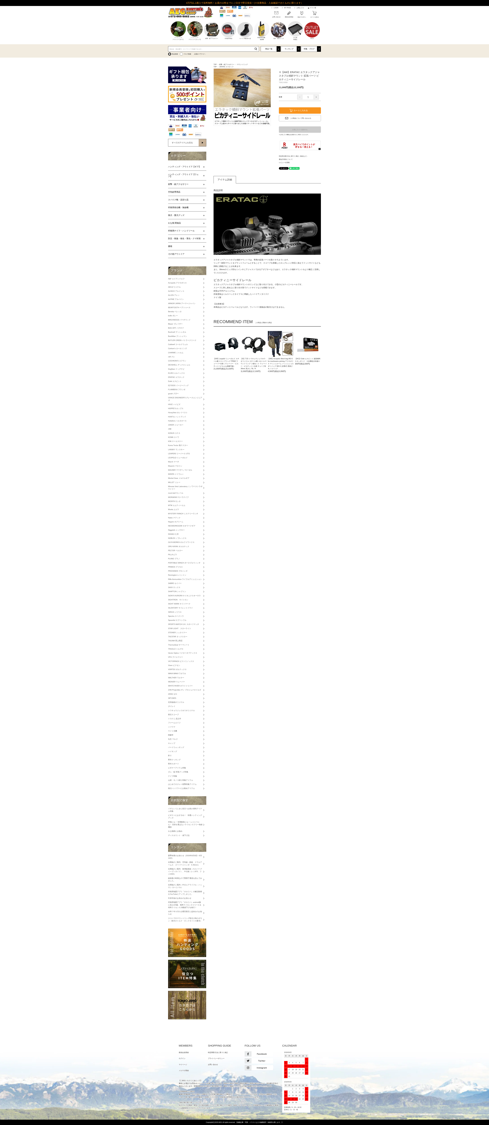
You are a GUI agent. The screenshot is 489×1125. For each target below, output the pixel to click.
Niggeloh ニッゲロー (176, 530)
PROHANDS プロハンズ (177, 571)
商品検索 (175, 54)
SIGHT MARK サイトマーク (179, 604)
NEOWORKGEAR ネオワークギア (181, 526)
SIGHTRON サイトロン (178, 600)
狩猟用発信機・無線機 (178, 207)
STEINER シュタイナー (177, 633)
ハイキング (172, 751)
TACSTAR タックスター (177, 637)
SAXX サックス (174, 587)
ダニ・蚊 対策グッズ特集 (178, 772)
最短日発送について (286, 159)
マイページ (183, 1064)
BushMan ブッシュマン (177, 336)
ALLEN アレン (174, 295)
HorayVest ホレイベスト (178, 413)
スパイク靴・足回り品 (178, 200)
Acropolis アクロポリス (177, 283)
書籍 (170, 246)
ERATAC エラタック (227, 67)
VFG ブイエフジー (175, 657)
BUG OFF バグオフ (176, 328)
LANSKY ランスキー (176, 450)
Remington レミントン (177, 575)
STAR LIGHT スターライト (179, 628)
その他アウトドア (176, 254)
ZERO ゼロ (172, 694)
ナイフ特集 (172, 776)
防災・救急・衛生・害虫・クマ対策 (184, 238)
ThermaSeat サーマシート (178, 645)
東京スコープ (173, 715)
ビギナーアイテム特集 (177, 768)
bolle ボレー (173, 316)
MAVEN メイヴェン (176, 474)
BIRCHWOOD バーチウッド (179, 320)
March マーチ (173, 462)
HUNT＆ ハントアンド (177, 417)
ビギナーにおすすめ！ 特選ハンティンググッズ (185, 816)
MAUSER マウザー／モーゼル (180, 470)
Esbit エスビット (174, 381)
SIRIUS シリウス (175, 612)
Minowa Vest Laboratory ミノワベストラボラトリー (185, 488)
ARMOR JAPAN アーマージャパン (181, 303)
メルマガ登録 (184, 1070)
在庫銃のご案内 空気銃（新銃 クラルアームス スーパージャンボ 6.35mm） (185, 863)
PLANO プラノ (174, 559)
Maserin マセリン (175, 466)
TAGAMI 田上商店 (175, 641)
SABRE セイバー (175, 583)
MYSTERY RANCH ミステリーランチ (183, 514)
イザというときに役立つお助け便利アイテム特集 (185, 810)
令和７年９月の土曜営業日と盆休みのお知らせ (185, 913)
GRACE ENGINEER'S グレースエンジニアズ (185, 399)
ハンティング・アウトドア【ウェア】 (183, 175)
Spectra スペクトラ (176, 616)
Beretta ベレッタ (175, 312)
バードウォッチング (176, 747)
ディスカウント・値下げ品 (178, 835)
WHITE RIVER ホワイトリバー (180, 686)
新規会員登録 (184, 1052)
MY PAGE (287, 8)
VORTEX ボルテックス (177, 669)
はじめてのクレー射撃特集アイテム (182, 784)
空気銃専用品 (174, 192)
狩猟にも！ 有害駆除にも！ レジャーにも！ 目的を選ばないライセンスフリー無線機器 (185, 824)
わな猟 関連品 (174, 223)
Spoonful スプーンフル (177, 620)
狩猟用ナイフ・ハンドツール (181, 231)
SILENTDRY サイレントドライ (180, 608)
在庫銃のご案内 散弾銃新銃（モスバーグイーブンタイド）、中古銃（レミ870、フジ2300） (185, 871)
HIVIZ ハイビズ (174, 404)
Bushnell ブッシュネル (177, 332)
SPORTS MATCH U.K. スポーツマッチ (183, 624)
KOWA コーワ (173, 437)
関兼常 (170, 735)
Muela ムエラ (173, 509)
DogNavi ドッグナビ (176, 369)
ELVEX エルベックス (176, 373)
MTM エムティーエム (176, 505)
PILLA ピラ (172, 555)
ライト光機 (172, 731)
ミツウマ (171, 727)
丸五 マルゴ (173, 739)
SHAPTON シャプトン (177, 591)
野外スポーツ (173, 764)
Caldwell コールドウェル (178, 344)
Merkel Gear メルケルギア (178, 478)
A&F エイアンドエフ (176, 279)
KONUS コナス (174, 433)
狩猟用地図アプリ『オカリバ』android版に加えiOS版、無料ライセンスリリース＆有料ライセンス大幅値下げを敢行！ (184, 904)
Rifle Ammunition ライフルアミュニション (185, 579)
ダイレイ (171, 706)
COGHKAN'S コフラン (177, 361)
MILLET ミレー (174, 482)
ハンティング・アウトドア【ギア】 (184, 167)
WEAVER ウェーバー (176, 682)
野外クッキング (174, 760)
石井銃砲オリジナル (176, 702)
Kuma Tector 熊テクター (178, 445)
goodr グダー (173, 394)
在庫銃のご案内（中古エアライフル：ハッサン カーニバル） (185, 886)
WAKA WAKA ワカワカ (177, 673)
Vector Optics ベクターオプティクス (182, 653)
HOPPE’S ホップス (175, 408)
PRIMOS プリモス (175, 567)
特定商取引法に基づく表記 (218, 1052)
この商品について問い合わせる (300, 118)
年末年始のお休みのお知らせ (179, 898)
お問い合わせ (213, 1064)
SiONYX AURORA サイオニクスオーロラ (184, 596)
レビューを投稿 (284, 162)
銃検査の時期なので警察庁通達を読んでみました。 (185, 879)
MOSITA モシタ (174, 501)
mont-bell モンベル (175, 493)
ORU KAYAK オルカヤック (178, 546)
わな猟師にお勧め (175, 831)
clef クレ (171, 357)
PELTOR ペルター (175, 551)
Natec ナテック (174, 518)
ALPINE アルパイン (176, 299)
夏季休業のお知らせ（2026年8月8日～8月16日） (185, 857)
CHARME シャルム (175, 353)
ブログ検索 (187, 54)
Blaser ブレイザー (175, 324)
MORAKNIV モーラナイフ (178, 497)
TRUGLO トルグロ (175, 649)
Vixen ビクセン (174, 665)
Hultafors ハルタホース (177, 421)
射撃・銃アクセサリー (226, 64)
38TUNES (172, 698)
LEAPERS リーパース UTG (179, 454)
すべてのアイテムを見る (182, 143)
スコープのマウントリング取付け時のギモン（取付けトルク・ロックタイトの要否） (185, 919)
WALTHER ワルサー (176, 678)
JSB (169, 429)
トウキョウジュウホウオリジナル (181, 710)
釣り (170, 755)
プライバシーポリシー (216, 1058)
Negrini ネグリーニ (175, 522)
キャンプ (171, 743)
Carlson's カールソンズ (177, 348)
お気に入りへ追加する (300, 129)
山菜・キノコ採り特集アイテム (180, 780)
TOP (215, 64)
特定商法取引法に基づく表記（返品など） (293, 156)
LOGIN (276, 8)
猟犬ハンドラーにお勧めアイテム (181, 788)
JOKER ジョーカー (175, 425)
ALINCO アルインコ (176, 291)
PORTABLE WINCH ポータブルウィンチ (184, 563)
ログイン (182, 1058)
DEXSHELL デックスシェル (179, 365)
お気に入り (300, 8)
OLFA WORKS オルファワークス (181, 542)
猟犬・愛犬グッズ (176, 215)
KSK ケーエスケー (175, 441)
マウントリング (242, 64)
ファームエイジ (174, 723)
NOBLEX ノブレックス (177, 538)
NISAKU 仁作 (173, 534)
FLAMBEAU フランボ (176, 390)
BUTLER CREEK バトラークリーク (182, 340)
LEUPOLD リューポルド (178, 458)
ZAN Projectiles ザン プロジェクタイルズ (184, 690)
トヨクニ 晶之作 (174, 719)
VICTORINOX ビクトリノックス (181, 661)
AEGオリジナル (174, 287)
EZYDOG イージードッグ (178, 385)
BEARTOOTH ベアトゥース (179, 307)
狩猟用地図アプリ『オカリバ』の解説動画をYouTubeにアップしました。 (185, 893)
